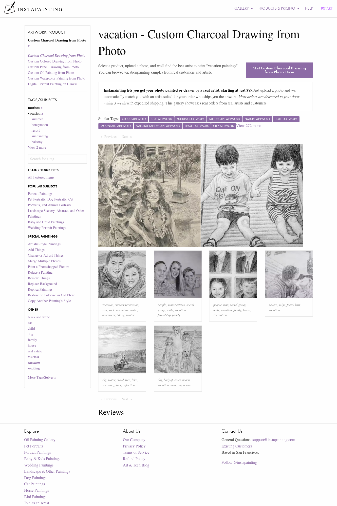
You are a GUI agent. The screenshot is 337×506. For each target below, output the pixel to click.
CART (328, 8)
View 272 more (248, 125)
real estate (35, 351)
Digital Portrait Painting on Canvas (52, 83)
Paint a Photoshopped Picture (48, 266)
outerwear (108, 315)
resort (36, 130)
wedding (34, 368)
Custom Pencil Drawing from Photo (53, 66)
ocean (186, 385)
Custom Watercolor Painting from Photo (56, 78)
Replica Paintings (40, 289)
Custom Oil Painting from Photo (51, 72)
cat (30, 322)
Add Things (36, 249)
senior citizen (176, 305)
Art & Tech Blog (136, 464)
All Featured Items (41, 177)
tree (105, 310)
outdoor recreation (126, 305)
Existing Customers (237, 445)
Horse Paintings (36, 490)
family (32, 339)
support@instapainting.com (273, 439)
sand (173, 385)
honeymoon (40, 124)
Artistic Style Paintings (44, 244)
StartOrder (279, 70)
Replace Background (42, 283)
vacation (107, 305)
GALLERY (241, 8)
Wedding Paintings (39, 464)
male (216, 310)
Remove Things (39, 278)
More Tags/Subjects (42, 377)
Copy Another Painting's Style (49, 300)
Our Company (134, 439)
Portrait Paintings (40, 193)
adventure (122, 310)
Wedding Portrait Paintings (47, 227)
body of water (172, 380)
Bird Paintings (35, 496)
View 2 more (37, 147)
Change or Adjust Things (46, 255)
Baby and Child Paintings (46, 222)
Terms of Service (136, 452)
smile (170, 310)
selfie (282, 305)
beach (186, 380)
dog (30, 334)
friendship (164, 315)
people (162, 305)
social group (237, 305)
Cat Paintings (34, 483)
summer (37, 119)
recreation (220, 315)
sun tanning (40, 136)
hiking (121, 315)
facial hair (293, 305)
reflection (129, 385)
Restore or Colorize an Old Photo (51, 295)
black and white (39, 317)
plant (118, 385)
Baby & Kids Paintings (42, 458)
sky (104, 380)
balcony (37, 141)
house (32, 345)
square (273, 305)
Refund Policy (134, 458)
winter (130, 315)
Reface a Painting (40, 272)
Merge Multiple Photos (44, 261)
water (133, 310)
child (31, 328)
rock (112, 310)
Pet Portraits (33, 445)
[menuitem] (242, 8)
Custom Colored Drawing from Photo (54, 61)
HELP (309, 8)
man (225, 305)
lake (134, 380)
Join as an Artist (36, 502)
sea (179, 385)
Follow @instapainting (239, 462)
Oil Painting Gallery (40, 439)
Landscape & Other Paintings (47, 471)
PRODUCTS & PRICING (277, 8)
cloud (120, 380)
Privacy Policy (134, 445)
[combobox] (57, 158)
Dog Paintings (35, 477)
